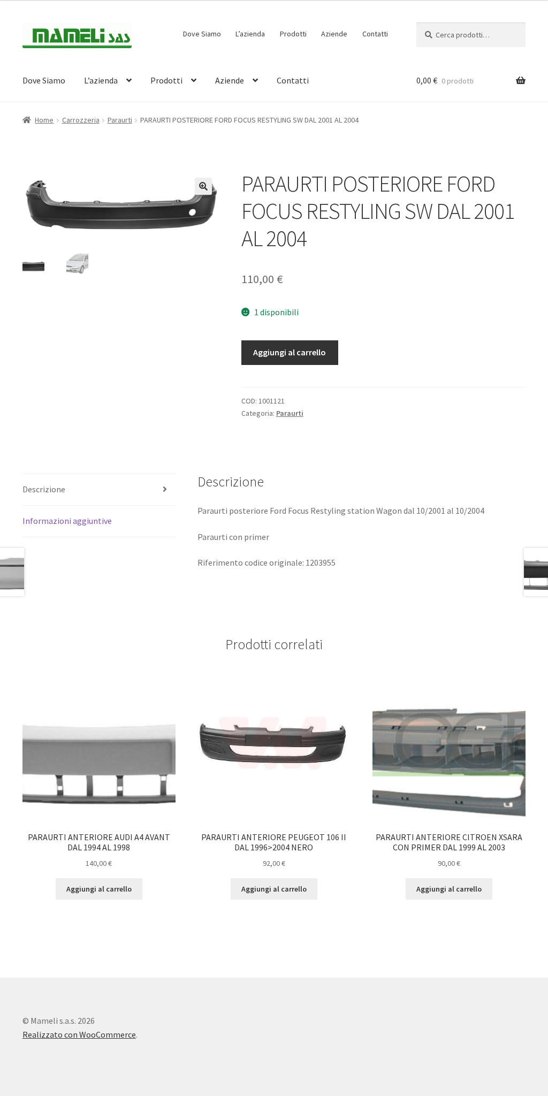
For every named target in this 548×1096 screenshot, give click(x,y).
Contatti (375, 34)
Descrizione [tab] (43, 489)
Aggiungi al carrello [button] (99, 889)
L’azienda (250, 34)
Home (44, 120)
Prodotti (293, 34)
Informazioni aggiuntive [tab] (67, 520)
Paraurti (120, 120)
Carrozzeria (81, 120)
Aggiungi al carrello (289, 352)
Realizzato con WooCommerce (79, 1034)
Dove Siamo (202, 34)
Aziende (334, 34)
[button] (203, 186)
